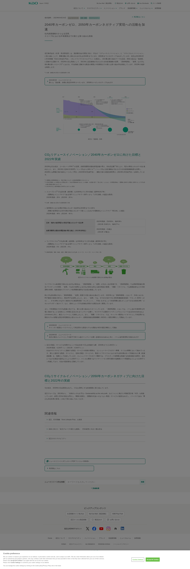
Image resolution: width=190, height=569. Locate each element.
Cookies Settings (138, 559)
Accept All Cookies (153, 559)
